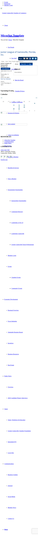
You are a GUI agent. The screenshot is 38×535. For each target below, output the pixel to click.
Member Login (8, 5)
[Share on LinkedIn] (36, 59)
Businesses (7, 3)
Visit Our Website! (6, 79)
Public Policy (8, 143)
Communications (9, 141)
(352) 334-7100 (5, 150)
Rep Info (23, 64)
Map (30, 64)
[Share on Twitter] (33, 59)
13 (24, 105)
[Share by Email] (27, 59)
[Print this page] (24, 59)
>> (36, 98)
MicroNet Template (12, 35)
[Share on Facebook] (30, 59)
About (16, 64)
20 (24, 107)
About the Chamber (9, 140)
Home (10, 40)
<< (1, 98)
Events (6, 2)
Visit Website (5, 68)
